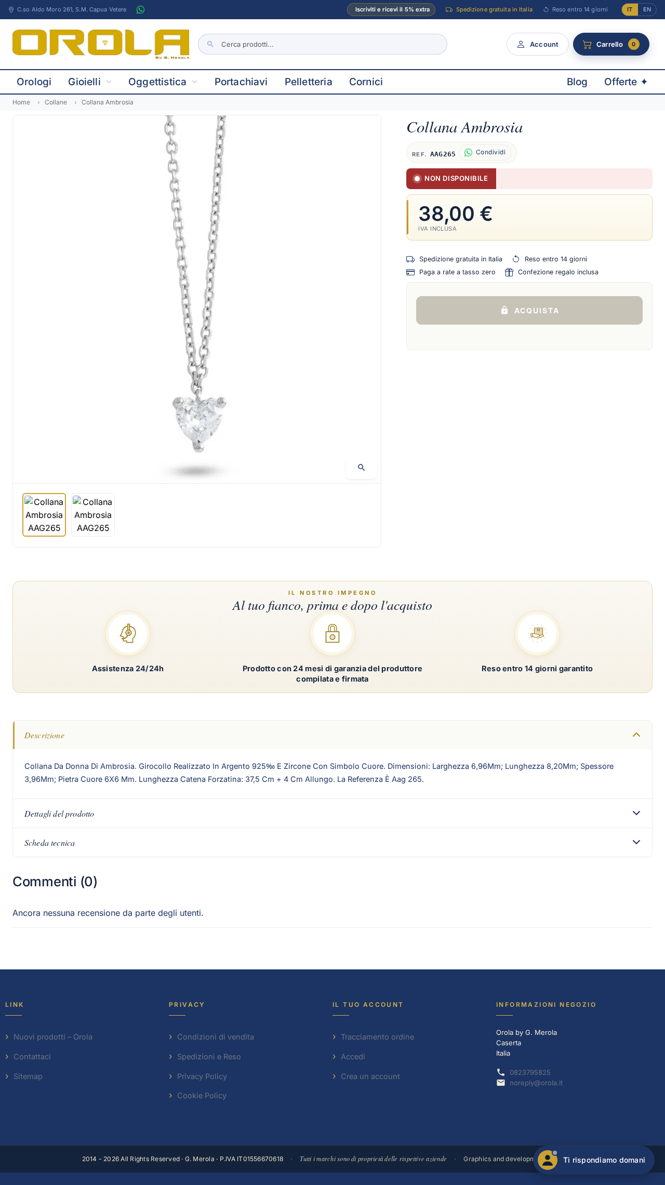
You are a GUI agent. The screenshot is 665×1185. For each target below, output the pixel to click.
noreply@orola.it (536, 1083)
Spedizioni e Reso (209, 1056)
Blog (577, 82)
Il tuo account (368, 1004)
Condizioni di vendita (215, 1036)
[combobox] (322, 44)
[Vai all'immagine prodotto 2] (93, 515)
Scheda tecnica (49, 842)
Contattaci (32, 1056)
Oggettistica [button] (157, 82)
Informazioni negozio (546, 1004)
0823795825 (530, 1072)
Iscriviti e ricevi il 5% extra (392, 9)
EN (647, 9)
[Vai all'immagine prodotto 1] (44, 515)
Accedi (353, 1056)
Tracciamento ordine (377, 1036)
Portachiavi (241, 82)
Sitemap (28, 1076)
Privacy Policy (202, 1076)
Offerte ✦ (626, 82)
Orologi (34, 82)
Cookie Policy (202, 1095)
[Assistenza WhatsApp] (140, 10)
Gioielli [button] (84, 82)
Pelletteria (308, 82)
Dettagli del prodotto (59, 813)
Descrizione (44, 734)
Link (14, 1004)
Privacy (187, 1004)
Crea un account (370, 1076)
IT (629, 9)
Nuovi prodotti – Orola (53, 1036)
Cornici (366, 82)
